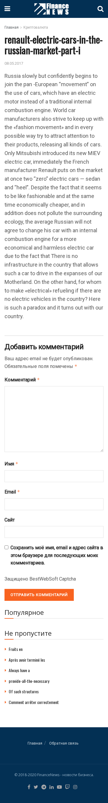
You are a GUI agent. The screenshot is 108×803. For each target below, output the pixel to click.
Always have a (19, 670)
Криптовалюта (35, 27)
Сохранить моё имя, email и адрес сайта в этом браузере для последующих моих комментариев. (56, 555)
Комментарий (22, 380)
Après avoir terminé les (27, 660)
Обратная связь (64, 743)
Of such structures (24, 691)
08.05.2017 (13, 63)
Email (12, 492)
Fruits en (15, 649)
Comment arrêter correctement (34, 702)
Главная (11, 27)
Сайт (9, 520)
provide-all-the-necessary (29, 681)
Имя (11, 464)
